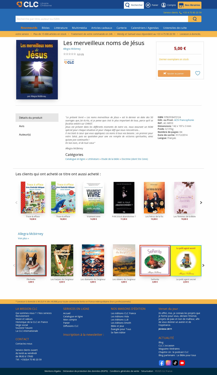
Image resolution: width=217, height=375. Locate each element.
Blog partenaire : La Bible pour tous (178, 355)
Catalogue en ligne (75, 158)
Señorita (155, 279)
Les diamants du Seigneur (93, 279)
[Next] (201, 202)
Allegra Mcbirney (72, 48)
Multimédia (79, 28)
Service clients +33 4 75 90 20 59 (182, 12)
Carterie (122, 28)
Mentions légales (53, 371)
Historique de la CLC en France (32, 322)
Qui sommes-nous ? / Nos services (34, 313)
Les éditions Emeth (121, 322)
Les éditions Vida (120, 316)
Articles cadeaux (101, 28)
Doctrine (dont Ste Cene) (135, 158)
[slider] (69, 54)
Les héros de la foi (154, 216)
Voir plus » (23, 238)
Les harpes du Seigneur (62, 279)
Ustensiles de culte (175, 28)
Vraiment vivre (93, 216)
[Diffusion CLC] (69, 62)
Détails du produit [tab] (30, 117)
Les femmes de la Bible (185, 216)
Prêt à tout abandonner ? (124, 216)
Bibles (46, 28)
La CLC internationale (27, 331)
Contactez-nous (24, 343)
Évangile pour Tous (121, 329)
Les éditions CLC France (123, 313)
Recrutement (22, 316)
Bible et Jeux (117, 325)
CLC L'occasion (166, 345)
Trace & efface (33, 216)
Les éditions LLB (119, 319)
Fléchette (31, 279)
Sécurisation (147, 371)
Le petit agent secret (186, 279)
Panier (66, 322)
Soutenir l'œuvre (24, 327)
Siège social (22, 325)
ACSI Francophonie (184, 120)
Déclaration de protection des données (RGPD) (85, 371)
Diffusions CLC (70, 325)
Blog (161, 342)
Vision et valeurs (24, 319)
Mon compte (70, 319)
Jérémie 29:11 (165, 328)
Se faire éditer (118, 332)
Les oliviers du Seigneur (124, 279)
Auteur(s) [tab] (25, 134)
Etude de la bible (110, 158)
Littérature (61, 28)
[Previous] (16, 202)
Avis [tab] (21, 126)
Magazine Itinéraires (169, 348)
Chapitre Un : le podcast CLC (174, 352)
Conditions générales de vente (124, 371)
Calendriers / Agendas (145, 28)
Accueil (66, 313)
